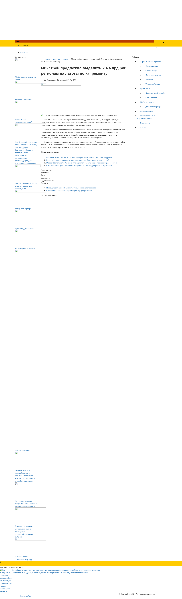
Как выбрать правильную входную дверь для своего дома (26, 186)
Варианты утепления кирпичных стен (71, 187)
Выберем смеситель (24, 99)
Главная (26, 46)
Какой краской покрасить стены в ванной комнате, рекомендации (26, 145)
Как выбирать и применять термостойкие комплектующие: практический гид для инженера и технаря (55, 570)
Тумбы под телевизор (24, 228)
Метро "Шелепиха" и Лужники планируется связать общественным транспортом (81, 162)
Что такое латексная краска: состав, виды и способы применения (25, 478)
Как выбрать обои (23, 450)
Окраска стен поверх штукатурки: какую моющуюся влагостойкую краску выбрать (24, 531)
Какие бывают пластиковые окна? (23, 120)
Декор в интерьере (23, 208)
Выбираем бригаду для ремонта (69, 190)
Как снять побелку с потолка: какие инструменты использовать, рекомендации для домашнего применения (25, 157)
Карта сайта (25, 595)
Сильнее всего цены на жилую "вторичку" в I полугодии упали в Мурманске (79, 165)
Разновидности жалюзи (25, 248)
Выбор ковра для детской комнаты (22, 471)
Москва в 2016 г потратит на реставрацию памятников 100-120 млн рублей (79, 157)
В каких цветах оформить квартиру (23, 558)
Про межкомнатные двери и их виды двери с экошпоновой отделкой (26, 503)
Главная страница (52, 58)
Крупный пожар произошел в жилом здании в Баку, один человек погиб (77, 160)
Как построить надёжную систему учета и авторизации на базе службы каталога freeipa (50, 572)
